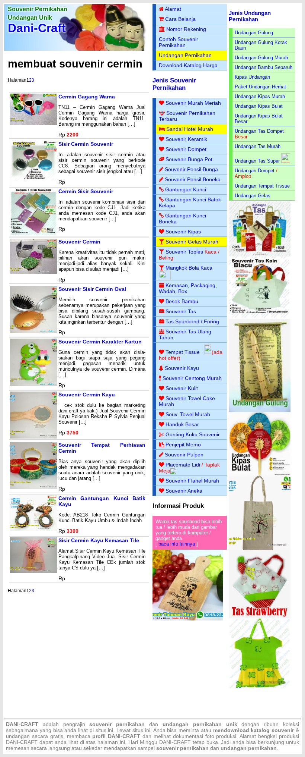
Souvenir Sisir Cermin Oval (92, 289)
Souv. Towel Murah (188, 414)
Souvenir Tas (181, 311)
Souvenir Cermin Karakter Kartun (100, 342)
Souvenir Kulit (182, 388)
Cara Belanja (180, 19)
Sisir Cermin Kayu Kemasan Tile (98, 540)
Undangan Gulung (254, 32)
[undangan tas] (260, 255)
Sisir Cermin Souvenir (85, 144)
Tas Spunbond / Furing (192, 321)
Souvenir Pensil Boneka (193, 179)
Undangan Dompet (254, 170)
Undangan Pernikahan (185, 55)
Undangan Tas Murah (257, 146)
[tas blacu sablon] (260, 548)
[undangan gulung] (260, 410)
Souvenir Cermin (79, 242)
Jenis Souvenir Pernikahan (174, 84)
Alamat (173, 9)
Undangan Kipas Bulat (259, 106)
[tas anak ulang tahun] (260, 687)
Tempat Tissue (183, 352)
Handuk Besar (182, 424)
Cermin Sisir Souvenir (85, 191)
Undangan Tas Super (257, 161)
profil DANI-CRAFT (116, 736)
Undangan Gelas (252, 195)
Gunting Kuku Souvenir (193, 434)
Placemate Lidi (183, 465)
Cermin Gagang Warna (86, 97)
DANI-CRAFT (175, 742)
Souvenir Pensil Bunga (191, 169)
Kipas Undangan (252, 77)
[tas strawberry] (260, 616)
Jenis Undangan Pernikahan (250, 16)
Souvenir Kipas (183, 232)
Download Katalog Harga (188, 65)
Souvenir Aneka (184, 491)
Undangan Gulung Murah (261, 57)
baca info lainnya (176, 544)
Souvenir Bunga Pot (189, 159)
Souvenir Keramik (186, 139)
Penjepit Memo (183, 444)
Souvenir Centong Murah (192, 378)
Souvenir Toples (184, 252)
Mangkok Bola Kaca (189, 268)
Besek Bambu (182, 301)
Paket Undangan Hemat (260, 86)
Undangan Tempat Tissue (262, 186)
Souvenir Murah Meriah (193, 103)
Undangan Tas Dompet (259, 131)
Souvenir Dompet (186, 149)
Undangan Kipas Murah (260, 96)
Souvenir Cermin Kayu (86, 395)
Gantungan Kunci (185, 189)
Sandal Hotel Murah (189, 129)
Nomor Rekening (186, 29)
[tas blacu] (260, 317)
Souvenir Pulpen (184, 455)
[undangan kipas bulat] (260, 474)
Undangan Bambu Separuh (263, 67)
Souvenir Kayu (182, 368)
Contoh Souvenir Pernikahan (178, 42)
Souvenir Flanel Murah (192, 481)
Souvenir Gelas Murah (192, 242)
